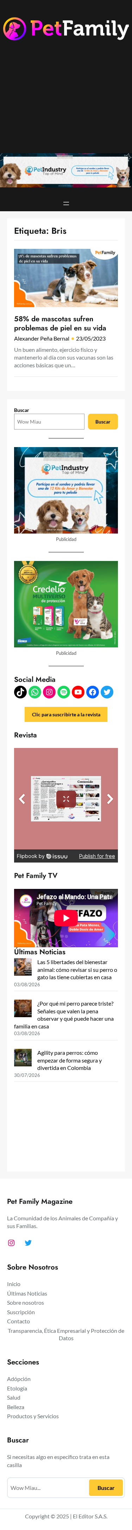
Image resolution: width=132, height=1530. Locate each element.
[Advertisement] (66, 102)
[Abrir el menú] (66, 203)
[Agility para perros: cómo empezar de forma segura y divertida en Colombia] (23, 1058)
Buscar (21, 410)
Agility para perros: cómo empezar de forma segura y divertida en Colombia (69, 1060)
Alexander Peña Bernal (41, 338)
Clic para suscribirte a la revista (66, 714)
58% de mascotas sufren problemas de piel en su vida (60, 323)
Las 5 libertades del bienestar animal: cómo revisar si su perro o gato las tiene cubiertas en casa (77, 969)
